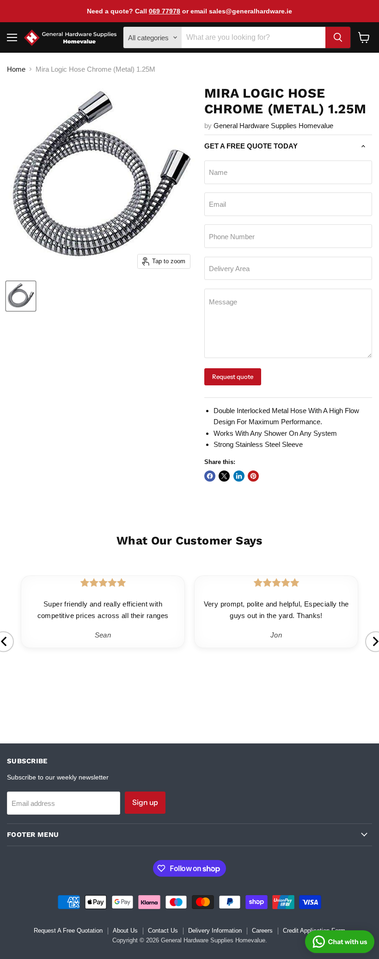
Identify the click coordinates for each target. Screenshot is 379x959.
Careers (262, 930)
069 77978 (164, 11)
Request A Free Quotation (68, 930)
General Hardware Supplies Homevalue (273, 126)
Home (16, 69)
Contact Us (163, 930)
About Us (125, 930)
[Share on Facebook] (209, 476)
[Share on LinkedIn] (239, 476)
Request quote (232, 376)
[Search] (337, 37)
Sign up (145, 802)
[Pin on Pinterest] (253, 476)
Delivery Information (215, 930)
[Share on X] (224, 476)
